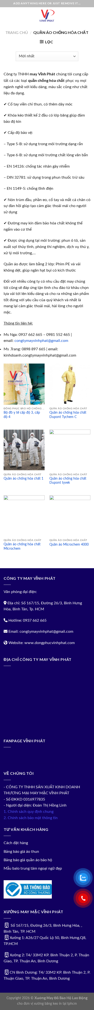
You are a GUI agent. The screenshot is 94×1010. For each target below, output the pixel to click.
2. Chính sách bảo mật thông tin (31, 818)
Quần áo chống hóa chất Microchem (22, 546)
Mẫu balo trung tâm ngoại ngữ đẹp (33, 868)
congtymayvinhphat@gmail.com (41, 341)
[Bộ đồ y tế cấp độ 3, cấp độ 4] (24, 384)
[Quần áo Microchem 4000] (69, 515)
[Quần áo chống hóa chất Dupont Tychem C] (69, 384)
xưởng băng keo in (48, 1003)
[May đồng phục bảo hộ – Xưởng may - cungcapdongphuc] (47, 15)
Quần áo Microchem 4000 (69, 544)
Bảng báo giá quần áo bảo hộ (28, 860)
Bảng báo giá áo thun (21, 852)
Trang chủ (17, 33)
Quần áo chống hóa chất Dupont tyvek (67, 481)
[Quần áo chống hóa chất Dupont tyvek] (69, 450)
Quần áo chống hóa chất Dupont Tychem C (67, 415)
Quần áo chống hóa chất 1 (23, 478)
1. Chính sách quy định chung (29, 812)
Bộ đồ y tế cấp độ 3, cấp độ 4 (22, 415)
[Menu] (6, 15)
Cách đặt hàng (16, 843)
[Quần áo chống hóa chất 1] (24, 450)
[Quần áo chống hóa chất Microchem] (24, 515)
